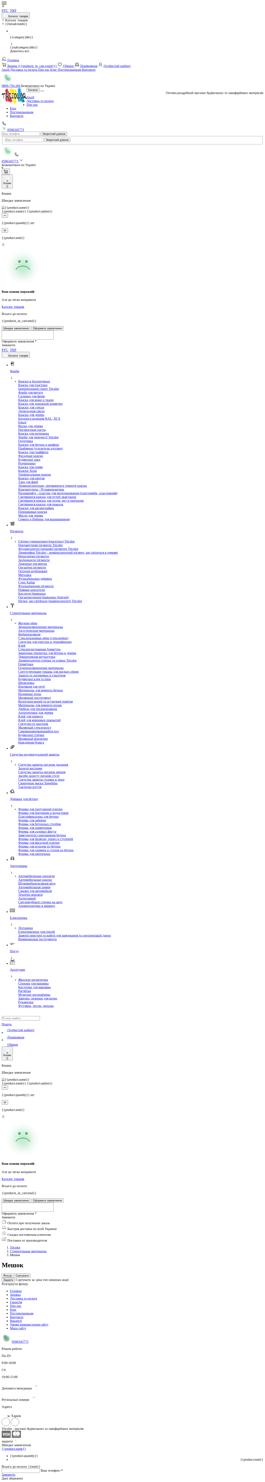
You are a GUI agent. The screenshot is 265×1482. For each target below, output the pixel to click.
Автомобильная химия (34, 887)
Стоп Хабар (26, 582)
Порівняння (89, 66)
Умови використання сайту (29, 1324)
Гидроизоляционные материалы (41, 668)
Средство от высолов (33, 724)
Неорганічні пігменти (33, 556)
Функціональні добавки (35, 578)
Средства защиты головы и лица (41, 779)
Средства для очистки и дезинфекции (45, 642)
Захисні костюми (30, 768)
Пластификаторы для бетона (38, 816)
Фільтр (7, 1275)
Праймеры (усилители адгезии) (40, 448)
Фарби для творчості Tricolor (38, 437)
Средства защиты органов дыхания (43, 764)
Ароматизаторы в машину (36, 906)
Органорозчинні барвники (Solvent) (43, 597)
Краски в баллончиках (34, 381)
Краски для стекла (31, 407)
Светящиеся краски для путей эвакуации (47, 497)
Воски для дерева (30, 426)
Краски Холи (27, 471)
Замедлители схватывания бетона (42, 835)
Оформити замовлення (47, 328)
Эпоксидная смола (31, 411)
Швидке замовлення (16, 328)
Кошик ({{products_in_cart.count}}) (32, 66)
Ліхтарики (25, 928)
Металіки (24, 575)
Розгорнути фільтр (15, 1284)
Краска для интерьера (33, 433)
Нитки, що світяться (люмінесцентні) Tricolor (50, 601)
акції (65, 1280)
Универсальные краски (34, 474)
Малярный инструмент (34, 697)
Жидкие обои (27, 623)
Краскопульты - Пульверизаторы (41, 489)
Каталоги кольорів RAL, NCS (39, 418)
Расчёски (24, 991)
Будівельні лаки (29, 459)
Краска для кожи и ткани (36, 400)
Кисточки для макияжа (34, 987)
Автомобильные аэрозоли (36, 876)
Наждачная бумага (31, 742)
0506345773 (15, 129)
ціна (39, 1280)
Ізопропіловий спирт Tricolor (38, 389)
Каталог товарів (17, 16)
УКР (13, 10)
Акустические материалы (36, 630)
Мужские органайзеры (34, 994)
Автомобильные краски (35, 879)
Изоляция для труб (31, 686)
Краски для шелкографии (36, 508)
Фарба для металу (30, 392)
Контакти (88, 69)
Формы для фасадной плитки (39, 842)
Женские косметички (33, 980)
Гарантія (16, 1302)
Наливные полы (29, 694)
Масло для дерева (30, 515)
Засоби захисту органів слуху (39, 776)
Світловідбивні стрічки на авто (40, 902)
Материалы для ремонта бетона (40, 690)
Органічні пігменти (32, 567)
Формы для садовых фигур (37, 831)
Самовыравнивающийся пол (38, 731)
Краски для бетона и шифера (38, 444)
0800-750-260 (11, 86)
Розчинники (27, 463)
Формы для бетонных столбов (39, 824)
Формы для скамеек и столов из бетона (45, 850)
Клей (21, 645)
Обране (68, 66)
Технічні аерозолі (30, 894)
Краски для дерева (31, 415)
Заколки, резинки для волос (37, 998)
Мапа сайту (18, 1328)
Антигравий (27, 898)
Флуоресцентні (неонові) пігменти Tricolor (48, 549)
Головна (13, 60)
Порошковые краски (32, 512)
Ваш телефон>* (52, 1470)
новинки (55, 1280)
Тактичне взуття (29, 787)
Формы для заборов (32, 820)
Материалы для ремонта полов (40, 705)
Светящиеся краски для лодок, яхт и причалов (51, 500)
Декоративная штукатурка (36, 656)
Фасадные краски (30, 456)
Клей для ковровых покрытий (39, 720)
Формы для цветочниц (34, 854)
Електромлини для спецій (36, 931)
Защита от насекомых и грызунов (42, 675)
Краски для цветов (31, 478)
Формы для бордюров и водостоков (43, 813)
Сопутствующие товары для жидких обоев (48, 671)
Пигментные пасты (32, 430)
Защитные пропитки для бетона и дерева (47, 653)
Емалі (22, 422)
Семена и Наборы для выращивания (44, 519)
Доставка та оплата (24, 69)
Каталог (33, 90)
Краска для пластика (32, 385)
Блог (54, 69)
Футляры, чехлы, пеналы (36, 1006)
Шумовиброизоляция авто (36, 883)
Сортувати (22, 1275)
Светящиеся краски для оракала (40, 504)
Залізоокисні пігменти (34, 560)
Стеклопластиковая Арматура (39, 649)
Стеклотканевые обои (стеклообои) (43, 638)
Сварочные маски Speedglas (38, 783)
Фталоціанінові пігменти (36, 586)
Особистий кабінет (117, 66)
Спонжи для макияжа (33, 983)
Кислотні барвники (32, 593)
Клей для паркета (30, 716)
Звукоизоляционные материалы (40, 627)
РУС (5, 10)
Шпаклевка (26, 683)
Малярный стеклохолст (34, 727)
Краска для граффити (33, 452)
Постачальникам (70, 69)
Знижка (15, 1294)
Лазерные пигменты (32, 564)
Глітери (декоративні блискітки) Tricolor (46, 541)
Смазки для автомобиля (35, 891)
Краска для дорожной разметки (40, 403)
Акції (6, 69)
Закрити (8, 1280)
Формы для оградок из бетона (39, 846)
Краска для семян (30, 467)
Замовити (8, 1474)
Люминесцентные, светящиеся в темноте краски (52, 485)
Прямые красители (31, 590)
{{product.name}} (14, 1449)
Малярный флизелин (33, 738)
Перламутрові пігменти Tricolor (40, 545)
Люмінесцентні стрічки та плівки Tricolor (47, 660)
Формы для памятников (35, 828)
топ (46, 1280)
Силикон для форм (31, 396)
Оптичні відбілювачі (32, 571)
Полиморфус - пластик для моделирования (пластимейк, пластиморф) (67, 493)
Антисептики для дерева (35, 712)
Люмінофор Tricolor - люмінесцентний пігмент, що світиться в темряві (68, 552)
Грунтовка (25, 441)
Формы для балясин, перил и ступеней (45, 839)
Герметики (25, 664)
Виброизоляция (29, 634)
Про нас (44, 69)
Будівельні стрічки (31, 735)
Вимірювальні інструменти (37, 939)
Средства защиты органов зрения (41, 772)
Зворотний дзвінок (53, 133)
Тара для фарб (28, 482)
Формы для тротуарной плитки (40, 809)
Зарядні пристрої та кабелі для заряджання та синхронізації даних (64, 935)
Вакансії (16, 1321)
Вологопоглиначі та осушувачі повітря (45, 701)
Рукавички (26, 1002)
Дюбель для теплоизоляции (37, 709)
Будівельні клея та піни (34, 679)
